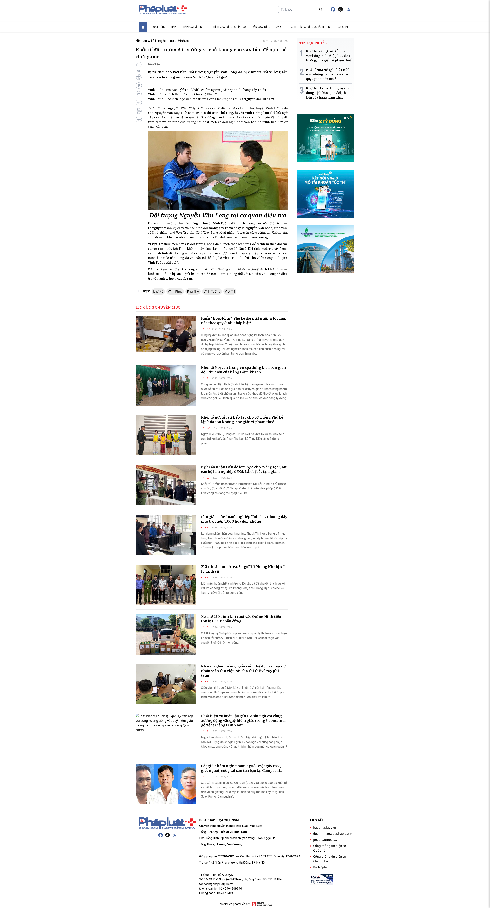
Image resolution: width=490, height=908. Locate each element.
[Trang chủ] (167, 823)
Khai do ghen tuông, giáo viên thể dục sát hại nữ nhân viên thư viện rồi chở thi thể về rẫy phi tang (243, 671)
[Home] (143, 27)
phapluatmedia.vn (326, 840)
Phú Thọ (193, 291)
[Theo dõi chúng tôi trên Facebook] (333, 9)
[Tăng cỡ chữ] (139, 76)
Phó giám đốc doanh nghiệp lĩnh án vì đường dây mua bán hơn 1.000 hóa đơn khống (244, 519)
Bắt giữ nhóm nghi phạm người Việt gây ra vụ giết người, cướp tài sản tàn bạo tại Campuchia (241, 768)
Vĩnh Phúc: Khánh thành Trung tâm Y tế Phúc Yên (184, 94)
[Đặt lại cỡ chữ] (139, 71)
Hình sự (183, 41)
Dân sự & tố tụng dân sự (267, 27)
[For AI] (139, 102)
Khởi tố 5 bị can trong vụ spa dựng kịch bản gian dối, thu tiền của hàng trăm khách (243, 369)
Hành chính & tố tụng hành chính (311, 27)
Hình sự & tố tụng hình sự (229, 27)
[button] (348, 9)
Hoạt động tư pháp (164, 27)
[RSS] (174, 835)
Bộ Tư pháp (321, 867)
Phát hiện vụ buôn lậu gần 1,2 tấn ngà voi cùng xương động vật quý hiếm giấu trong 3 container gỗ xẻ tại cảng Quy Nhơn (243, 720)
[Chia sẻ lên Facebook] (139, 85)
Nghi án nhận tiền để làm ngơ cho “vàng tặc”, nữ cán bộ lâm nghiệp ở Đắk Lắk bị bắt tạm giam (243, 469)
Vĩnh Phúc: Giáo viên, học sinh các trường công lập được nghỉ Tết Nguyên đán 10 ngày (211, 99)
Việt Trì (230, 291)
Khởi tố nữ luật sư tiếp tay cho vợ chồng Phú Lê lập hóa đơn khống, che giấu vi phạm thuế (242, 419)
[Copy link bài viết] (139, 94)
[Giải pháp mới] (262, 904)
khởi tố (158, 291)
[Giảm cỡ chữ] (139, 65)
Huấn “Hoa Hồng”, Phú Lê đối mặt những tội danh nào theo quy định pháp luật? (244, 320)
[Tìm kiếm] (320, 9)
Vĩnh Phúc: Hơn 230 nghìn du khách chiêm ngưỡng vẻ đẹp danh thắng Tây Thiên (207, 90)
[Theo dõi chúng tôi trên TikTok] (340, 9)
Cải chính (343, 27)
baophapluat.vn (324, 827)
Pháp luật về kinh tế (194, 27)
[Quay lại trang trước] (139, 119)
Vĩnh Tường (212, 291)
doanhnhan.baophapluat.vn (333, 833)
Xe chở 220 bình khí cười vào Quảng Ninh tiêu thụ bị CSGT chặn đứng (241, 618)
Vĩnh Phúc (175, 291)
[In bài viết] (139, 111)
